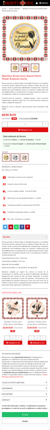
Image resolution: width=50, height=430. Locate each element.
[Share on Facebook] (22, 227)
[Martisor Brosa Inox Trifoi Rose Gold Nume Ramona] (13, 308)
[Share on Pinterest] (27, 227)
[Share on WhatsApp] (16, 227)
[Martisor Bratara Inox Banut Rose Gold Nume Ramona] (37, 308)
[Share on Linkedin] (10, 227)
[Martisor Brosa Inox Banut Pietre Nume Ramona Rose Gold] (24, 157)
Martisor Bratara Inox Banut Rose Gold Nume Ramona (37, 324)
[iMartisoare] (18, 3)
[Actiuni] (36, 3)
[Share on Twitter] (5, 227)
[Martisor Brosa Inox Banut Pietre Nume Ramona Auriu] (6, 157)
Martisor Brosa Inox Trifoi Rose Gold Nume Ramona (13, 324)
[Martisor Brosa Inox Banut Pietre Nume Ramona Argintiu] (15, 157)
